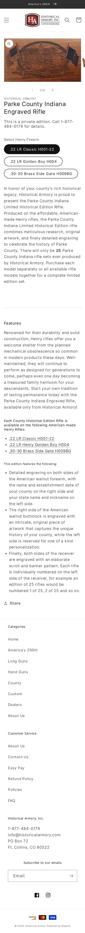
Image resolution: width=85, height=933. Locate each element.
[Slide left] (32, 90)
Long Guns (18, 661)
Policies (15, 789)
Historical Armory (35, 926)
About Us (16, 715)
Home (13, 639)
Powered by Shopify (58, 926)
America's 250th (23, 650)
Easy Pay (16, 768)
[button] (6, 20)
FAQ (11, 800)
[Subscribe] (71, 876)
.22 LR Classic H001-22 (32, 149)
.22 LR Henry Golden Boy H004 (39, 444)
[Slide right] (52, 90)
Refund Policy (20, 779)
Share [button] (15, 603)
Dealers (15, 704)
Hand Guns (18, 672)
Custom (15, 694)
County (14, 683)
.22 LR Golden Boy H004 (33, 161)
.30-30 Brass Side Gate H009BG (41, 173)
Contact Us (18, 757)
